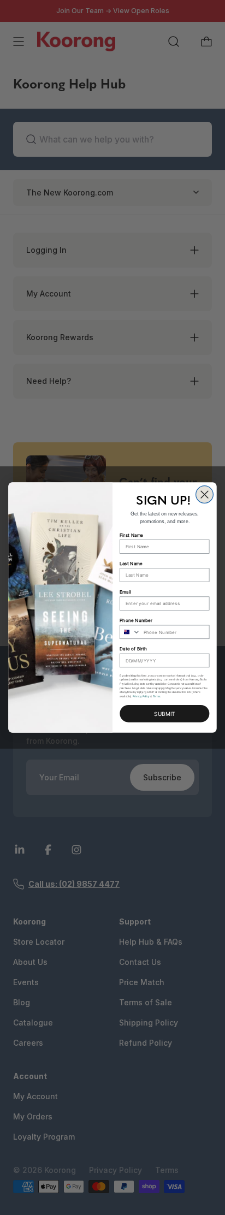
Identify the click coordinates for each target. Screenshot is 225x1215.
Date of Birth (133, 648)
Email (125, 592)
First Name (131, 534)
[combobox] (130, 631)
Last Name (131, 563)
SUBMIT (164, 713)
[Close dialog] (205, 494)
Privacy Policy (141, 696)
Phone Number (136, 620)
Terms (157, 696)
